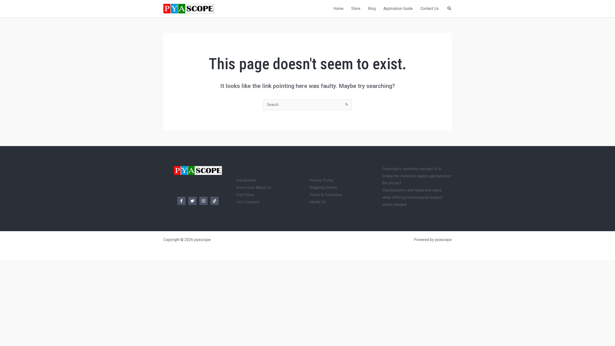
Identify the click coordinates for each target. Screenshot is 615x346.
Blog (372, 8)
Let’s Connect (247, 202)
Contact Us (429, 8)
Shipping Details (323, 187)
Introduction (246, 180)
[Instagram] (203, 201)
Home (338, 8)
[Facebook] (181, 201)
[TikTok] (214, 201)
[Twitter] (192, 201)
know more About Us (253, 187)
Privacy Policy (321, 180)
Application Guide (398, 8)
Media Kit (317, 202)
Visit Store (245, 194)
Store (355, 8)
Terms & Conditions (325, 194)
